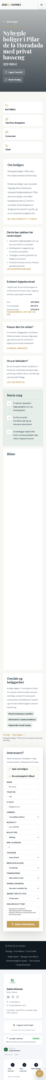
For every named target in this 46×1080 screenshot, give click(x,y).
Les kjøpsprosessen (19, 269)
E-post (10, 802)
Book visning (15, 79)
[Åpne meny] (41, 4)
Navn (9, 782)
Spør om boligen (20, 769)
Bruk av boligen (15, 863)
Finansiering (13, 873)
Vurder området (17, 348)
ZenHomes (11, 4)
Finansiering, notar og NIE (21, 313)
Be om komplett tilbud (22, 219)
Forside (6, 735)
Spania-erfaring (15, 884)
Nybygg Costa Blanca (29, 956)
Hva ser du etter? (16, 904)
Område (11, 812)
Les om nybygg (16, 382)
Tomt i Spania (34, 961)
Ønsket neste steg (16, 894)
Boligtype (12, 832)
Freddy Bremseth (23, 965)
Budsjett (11, 822)
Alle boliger (12, 21)
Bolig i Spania (13, 956)
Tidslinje (11, 853)
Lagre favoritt (16, 72)
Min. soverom (14, 843)
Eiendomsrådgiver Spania (16, 961)
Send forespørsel (25, 924)
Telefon (11, 792)
